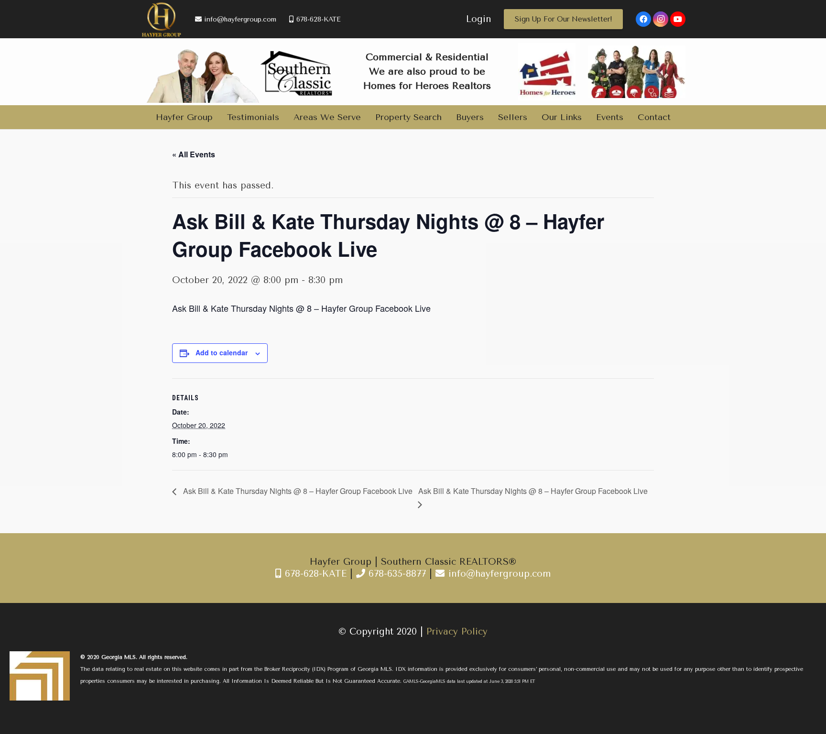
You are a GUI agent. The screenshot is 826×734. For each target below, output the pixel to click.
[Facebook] (643, 19)
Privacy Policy (457, 631)
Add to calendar (222, 352)
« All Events (193, 154)
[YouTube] (677, 19)
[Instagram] (660, 19)
